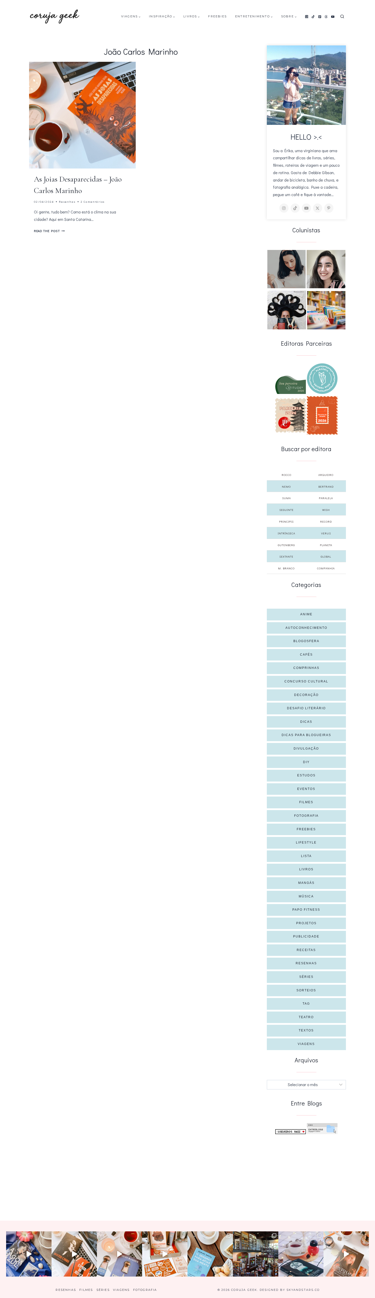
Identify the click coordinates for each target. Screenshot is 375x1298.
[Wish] (322, 378)
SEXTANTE (286, 556)
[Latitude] (290, 385)
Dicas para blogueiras (306, 735)
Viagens (306, 1044)
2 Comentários (93, 201)
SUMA (286, 498)
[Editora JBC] (290, 415)
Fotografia (306, 816)
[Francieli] (286, 310)
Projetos (306, 923)
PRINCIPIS (286, 521)
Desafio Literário (306, 708)
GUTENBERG (286, 545)
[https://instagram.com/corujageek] (284, 208)
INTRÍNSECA (286, 533)
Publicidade (306, 936)
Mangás (306, 883)
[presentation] (82, 115)
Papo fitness (306, 909)
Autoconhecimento (306, 628)
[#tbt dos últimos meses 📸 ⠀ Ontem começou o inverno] (255, 1254)
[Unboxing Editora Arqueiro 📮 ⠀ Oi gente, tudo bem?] (119, 1254)
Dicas (306, 722)
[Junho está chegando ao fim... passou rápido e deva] (210, 1254)
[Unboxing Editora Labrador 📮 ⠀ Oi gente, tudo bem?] (74, 1254)
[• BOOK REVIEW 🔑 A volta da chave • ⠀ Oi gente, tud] (301, 1254)
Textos (306, 1030)
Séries (306, 977)
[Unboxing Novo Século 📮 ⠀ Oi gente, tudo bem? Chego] (346, 1254)
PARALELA (326, 498)
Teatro (306, 1017)
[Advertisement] (306, 1172)
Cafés (306, 654)
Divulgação (306, 748)
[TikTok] (313, 16)
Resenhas (67, 201)
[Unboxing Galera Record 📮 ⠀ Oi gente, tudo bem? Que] (165, 1254)
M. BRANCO (286, 568)
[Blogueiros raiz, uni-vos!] (290, 1131)
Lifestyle (306, 842)
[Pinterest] (319, 16)
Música (306, 896)
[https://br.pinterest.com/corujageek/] (328, 208)
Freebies (217, 16)
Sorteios (306, 990)
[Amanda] (326, 269)
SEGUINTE (286, 510)
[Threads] (326, 16)
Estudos (306, 775)
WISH (326, 510)
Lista (306, 856)
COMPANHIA (326, 568)
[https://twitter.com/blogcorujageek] (317, 208)
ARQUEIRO (325, 475)
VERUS (326, 533)
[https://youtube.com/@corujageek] (306, 208)
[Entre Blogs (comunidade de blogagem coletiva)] (322, 1128)
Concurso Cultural (306, 681)
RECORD (326, 521)
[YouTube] (333, 16)
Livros (306, 869)
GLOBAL (326, 556)
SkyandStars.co (303, 1290)
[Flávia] (286, 269)
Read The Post (49, 231)
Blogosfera (306, 641)
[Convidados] (326, 310)
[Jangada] (322, 415)
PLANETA (326, 545)
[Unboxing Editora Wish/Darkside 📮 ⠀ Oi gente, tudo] (29, 1254)
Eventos (306, 789)
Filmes (306, 802)
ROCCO (286, 475)
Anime (306, 614)
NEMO (286, 486)
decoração (306, 695)
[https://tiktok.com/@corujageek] (295, 208)
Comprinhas (306, 668)
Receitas (306, 950)
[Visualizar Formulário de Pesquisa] (342, 16)
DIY (306, 762)
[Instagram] (306, 16)
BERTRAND (326, 486)
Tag (306, 1003)
